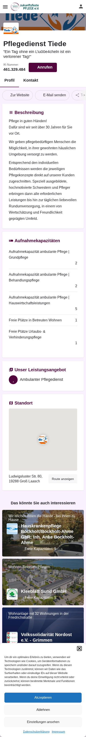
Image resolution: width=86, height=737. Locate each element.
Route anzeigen (63, 479)
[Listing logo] (11, 30)
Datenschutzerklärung (36, 731)
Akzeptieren (43, 697)
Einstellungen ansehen (43, 722)
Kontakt (30, 80)
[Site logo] (25, 6)
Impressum (58, 731)
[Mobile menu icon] (5, 6)
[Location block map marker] (43, 439)
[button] (79, 648)
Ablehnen (43, 709)
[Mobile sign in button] (81, 6)
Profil (9, 80)
